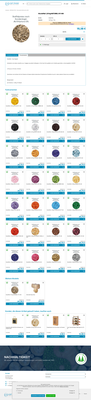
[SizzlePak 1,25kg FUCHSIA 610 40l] (35, 255)
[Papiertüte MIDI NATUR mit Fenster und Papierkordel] (14, 320)
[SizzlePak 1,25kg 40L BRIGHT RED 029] (14, 229)
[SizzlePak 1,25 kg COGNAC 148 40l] (35, 151)
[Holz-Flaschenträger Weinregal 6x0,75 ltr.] (76, 320)
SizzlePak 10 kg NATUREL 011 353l (13, 294)
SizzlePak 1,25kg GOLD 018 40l (54, 262)
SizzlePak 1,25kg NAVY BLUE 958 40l (14, 262)
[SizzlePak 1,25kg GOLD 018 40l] (55, 255)
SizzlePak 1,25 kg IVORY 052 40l (74, 131)
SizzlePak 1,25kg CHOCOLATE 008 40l (55, 131)
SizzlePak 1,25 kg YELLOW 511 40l (13, 105)
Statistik (19, 392)
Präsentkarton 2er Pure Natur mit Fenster (56, 327)
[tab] (12, 55)
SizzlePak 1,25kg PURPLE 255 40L (34, 184)
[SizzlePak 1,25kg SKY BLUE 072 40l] (76, 151)
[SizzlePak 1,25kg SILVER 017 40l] (76, 255)
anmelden (71, 24)
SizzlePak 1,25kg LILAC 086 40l (13, 210)
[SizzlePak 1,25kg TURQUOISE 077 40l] (55, 203)
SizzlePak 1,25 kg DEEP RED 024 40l (75, 105)
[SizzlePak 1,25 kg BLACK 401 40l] (14, 125)
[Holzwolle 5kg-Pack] (35, 288)
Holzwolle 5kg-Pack (30, 294)
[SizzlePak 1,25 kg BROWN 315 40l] (55, 229)
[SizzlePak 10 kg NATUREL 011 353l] (14, 288)
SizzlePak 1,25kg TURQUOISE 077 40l (55, 210)
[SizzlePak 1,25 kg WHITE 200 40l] (35, 125)
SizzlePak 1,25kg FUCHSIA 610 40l (34, 262)
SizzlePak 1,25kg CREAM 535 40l (74, 184)
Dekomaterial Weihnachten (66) (23, 10)
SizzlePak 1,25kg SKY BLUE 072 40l (75, 157)
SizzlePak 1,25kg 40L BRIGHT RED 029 (14, 236)
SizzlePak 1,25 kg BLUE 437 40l (54, 105)
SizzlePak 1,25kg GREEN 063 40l (74, 210)
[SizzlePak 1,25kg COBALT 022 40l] (55, 151)
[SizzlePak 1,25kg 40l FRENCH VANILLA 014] (35, 229)
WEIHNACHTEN (13, 10)
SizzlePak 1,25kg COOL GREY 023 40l (14, 157)
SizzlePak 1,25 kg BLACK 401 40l (13, 131)
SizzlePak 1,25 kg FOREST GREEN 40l (34, 105)
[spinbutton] (45, 39)
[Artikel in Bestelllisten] (82, 39)
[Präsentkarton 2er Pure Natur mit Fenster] (55, 320)
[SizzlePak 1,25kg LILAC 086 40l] (14, 203)
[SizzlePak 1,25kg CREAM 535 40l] (76, 177)
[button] (49, 39)
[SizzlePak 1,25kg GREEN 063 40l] (76, 203)
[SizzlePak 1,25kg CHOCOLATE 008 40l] (55, 125)
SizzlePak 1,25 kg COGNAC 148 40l (34, 157)
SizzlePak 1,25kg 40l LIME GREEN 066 (55, 184)
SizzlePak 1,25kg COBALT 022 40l (54, 157)
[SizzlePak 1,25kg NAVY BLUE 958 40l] (14, 255)
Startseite (7, 10)
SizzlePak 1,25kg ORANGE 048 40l (34, 210)
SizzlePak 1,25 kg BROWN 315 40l (54, 236)
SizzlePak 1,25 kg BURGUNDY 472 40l (75, 236)
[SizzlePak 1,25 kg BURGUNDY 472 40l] (76, 229)
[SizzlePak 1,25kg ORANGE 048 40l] (35, 203)
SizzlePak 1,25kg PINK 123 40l (12, 184)
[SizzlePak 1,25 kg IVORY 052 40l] (76, 125)
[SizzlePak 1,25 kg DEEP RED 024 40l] (76, 99)
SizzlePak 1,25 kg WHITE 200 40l (33, 131)
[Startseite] (13, 4)
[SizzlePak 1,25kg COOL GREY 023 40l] (14, 151)
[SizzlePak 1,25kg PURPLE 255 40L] (35, 177)
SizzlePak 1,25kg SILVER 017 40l (74, 262)
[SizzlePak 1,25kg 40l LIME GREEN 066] (55, 177)
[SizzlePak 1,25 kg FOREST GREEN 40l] (35, 99)
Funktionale (20, 390)
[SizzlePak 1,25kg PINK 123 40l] (14, 177)
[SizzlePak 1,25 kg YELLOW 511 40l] (14, 99)
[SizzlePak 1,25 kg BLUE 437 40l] (55, 99)
